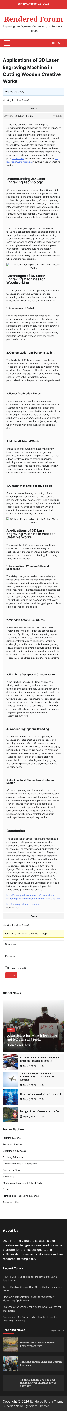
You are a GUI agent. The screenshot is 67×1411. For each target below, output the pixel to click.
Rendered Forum (33, 19)
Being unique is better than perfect (40, 1111)
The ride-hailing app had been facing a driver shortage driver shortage (38, 1382)
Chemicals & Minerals (15, 1150)
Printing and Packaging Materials (21, 1195)
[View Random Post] (53, 43)
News (11, 1029)
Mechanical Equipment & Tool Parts (22, 1183)
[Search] (59, 43)
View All (55, 1330)
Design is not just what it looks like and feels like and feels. (32, 1037)
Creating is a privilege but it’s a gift (40, 1094)
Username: (10, 944)
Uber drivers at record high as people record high (37, 1344)
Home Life (8, 1176)
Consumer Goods (13, 1170)
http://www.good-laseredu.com (22, 904)
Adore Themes (39, 1406)
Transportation (11, 1202)
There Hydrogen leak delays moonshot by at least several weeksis (37, 1076)
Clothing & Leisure (13, 1157)
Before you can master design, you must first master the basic (40, 1059)
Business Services (13, 1144)
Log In (11, 975)
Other (6, 1189)
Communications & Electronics (20, 1163)
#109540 (58, 116)
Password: (10, 956)
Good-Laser (18, 158)
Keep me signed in (17, 968)
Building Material (12, 1137)
